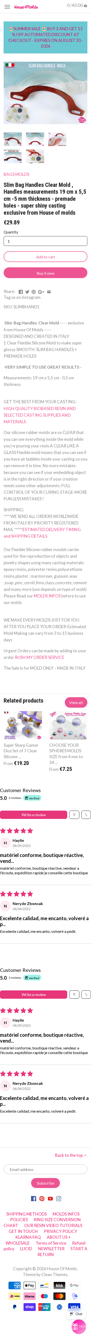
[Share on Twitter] (27, 290)
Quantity (11, 232)
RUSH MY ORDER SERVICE (39, 657)
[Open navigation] (7, 6)
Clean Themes (54, 1274)
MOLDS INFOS (47, 595)
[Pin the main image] (34, 290)
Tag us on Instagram (22, 297)
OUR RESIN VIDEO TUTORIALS (53, 1225)
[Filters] (74, 815)
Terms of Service (51, 1243)
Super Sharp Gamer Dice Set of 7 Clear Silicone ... (21, 751)
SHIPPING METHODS (26, 1214)
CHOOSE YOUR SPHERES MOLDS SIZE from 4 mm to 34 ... (66, 754)
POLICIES (19, 1219)
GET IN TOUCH (23, 1231)
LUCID (26, 1248)
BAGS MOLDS (16, 174)
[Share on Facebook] (21, 290)
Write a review (34, 814)
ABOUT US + (59, 1237)
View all (76, 702)
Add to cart (45, 256)
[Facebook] (33, 1198)
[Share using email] (49, 290)
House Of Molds (62, 1268)
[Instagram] (58, 1198)
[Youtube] (50, 1198)
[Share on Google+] (41, 290)
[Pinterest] (41, 1198)
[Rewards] (79, 1326)
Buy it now (45, 273)
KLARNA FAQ (28, 1237)
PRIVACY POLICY (60, 1231)
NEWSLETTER (51, 1248)
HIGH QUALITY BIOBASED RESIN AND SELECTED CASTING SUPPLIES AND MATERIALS (40, 415)
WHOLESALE (18, 1243)
